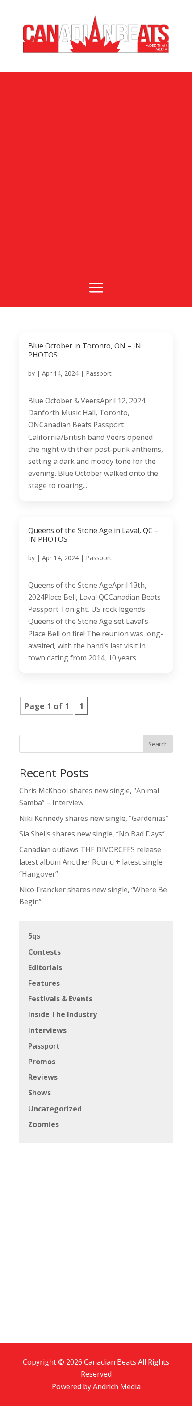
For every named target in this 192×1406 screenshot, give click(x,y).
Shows (39, 1093)
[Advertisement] (96, 168)
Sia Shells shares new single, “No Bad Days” (92, 834)
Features (44, 983)
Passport (99, 373)
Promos (41, 1061)
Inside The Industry (62, 1014)
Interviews (47, 1030)
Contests (44, 952)
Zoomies (43, 1124)
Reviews (43, 1077)
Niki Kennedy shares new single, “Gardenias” (93, 818)
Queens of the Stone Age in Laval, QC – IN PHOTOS (93, 534)
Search (158, 744)
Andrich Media (117, 1386)
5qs (34, 936)
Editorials (45, 967)
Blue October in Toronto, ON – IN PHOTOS (84, 350)
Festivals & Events (60, 999)
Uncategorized (55, 1109)
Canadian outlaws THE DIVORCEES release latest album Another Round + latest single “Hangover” (91, 861)
